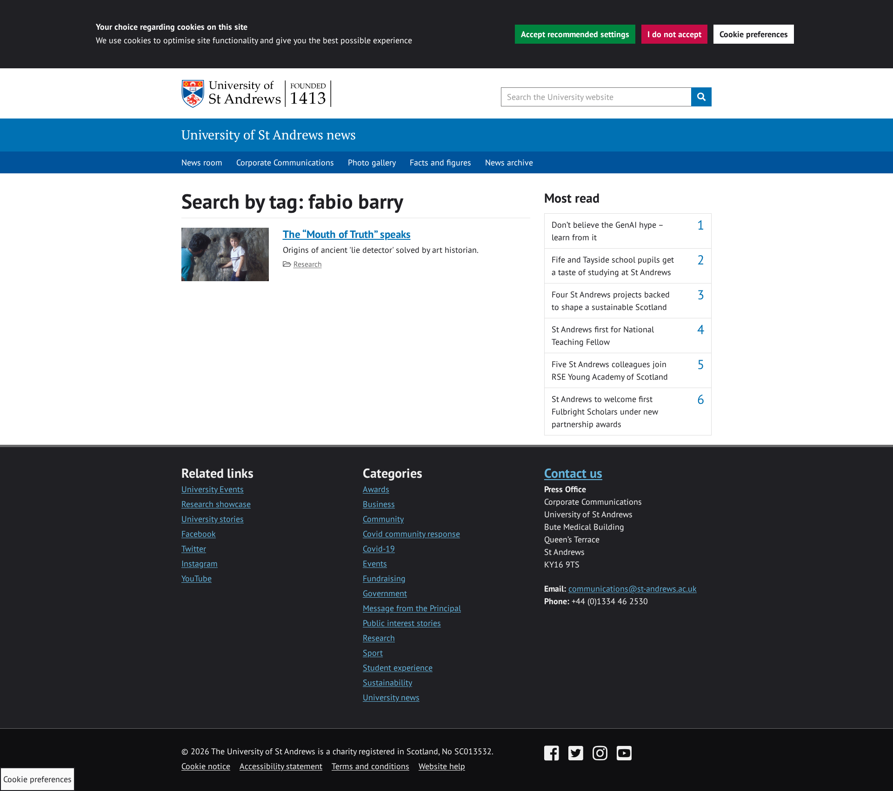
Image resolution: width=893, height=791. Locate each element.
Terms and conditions (370, 766)
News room (201, 162)
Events (375, 563)
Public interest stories (402, 623)
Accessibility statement (281, 766)
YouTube (196, 578)
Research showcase (216, 504)
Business (379, 504)
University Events (212, 489)
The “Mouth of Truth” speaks (347, 234)
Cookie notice (205, 766)
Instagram (199, 563)
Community (383, 519)
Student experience (398, 667)
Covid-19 (379, 548)
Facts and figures (440, 162)
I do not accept (674, 34)
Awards (376, 489)
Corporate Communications (285, 162)
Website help (442, 766)
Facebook (198, 533)
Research (307, 264)
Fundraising (384, 578)
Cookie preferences (754, 34)
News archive (509, 162)
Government (385, 593)
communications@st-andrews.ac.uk (632, 588)
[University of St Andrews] (257, 94)
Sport (373, 652)
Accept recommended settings (575, 34)
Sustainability (387, 682)
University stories (212, 519)
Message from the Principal (412, 608)
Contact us (573, 472)
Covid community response (411, 533)
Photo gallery (372, 162)
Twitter (193, 548)
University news (391, 697)
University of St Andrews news (268, 134)
